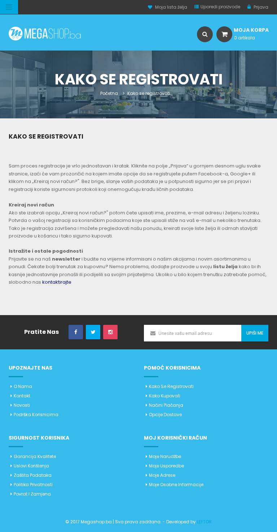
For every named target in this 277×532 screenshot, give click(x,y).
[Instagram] (110, 332)
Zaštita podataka (33, 475)
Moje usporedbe (166, 466)
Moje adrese (162, 475)
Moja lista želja (171, 7)
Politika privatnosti (33, 484)
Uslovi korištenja (31, 466)
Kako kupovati (164, 396)
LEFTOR (204, 522)
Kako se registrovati (171, 386)
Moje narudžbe (165, 456)
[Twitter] (93, 332)
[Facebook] (76, 332)
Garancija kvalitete (35, 456)
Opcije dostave (165, 414)
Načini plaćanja (166, 405)
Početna (109, 93)
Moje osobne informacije (176, 484)
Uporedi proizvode (220, 7)
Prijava (260, 7)
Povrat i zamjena (32, 494)
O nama (23, 386)
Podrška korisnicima (36, 414)
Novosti (22, 405)
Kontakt (22, 396)
